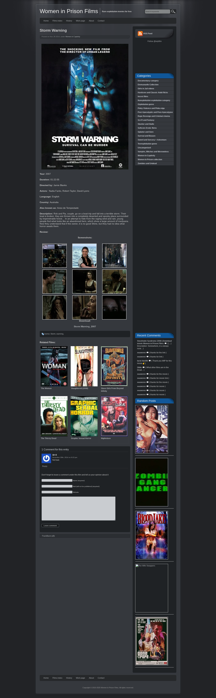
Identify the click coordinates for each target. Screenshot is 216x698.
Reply (44, 466)
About (91, 21)
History (69, 21)
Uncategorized (144, 148)
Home (46, 21)
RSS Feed (147, 33)
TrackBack (48, 536)
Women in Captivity (72, 37)
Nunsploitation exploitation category (154, 100)
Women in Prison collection (150, 159)
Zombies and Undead (147, 163)
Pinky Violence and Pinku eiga (151, 108)
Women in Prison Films (69, 11)
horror (46, 334)
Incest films (143, 96)
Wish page (80, 21)
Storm (53, 334)
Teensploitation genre (147, 144)
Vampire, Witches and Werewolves (153, 152)
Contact (101, 21)
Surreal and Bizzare (146, 136)
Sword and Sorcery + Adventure (152, 140)
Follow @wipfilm (155, 41)
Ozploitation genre (146, 104)
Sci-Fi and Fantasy (146, 120)
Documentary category (148, 81)
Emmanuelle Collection (148, 85)
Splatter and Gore (146, 132)
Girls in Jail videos (146, 88)
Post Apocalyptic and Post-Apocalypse (155, 112)
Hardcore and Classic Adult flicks (153, 92)
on (69, 457)
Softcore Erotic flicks (147, 128)
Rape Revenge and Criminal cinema (154, 116)
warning (59, 334)
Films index (57, 21)
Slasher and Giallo (146, 124)
